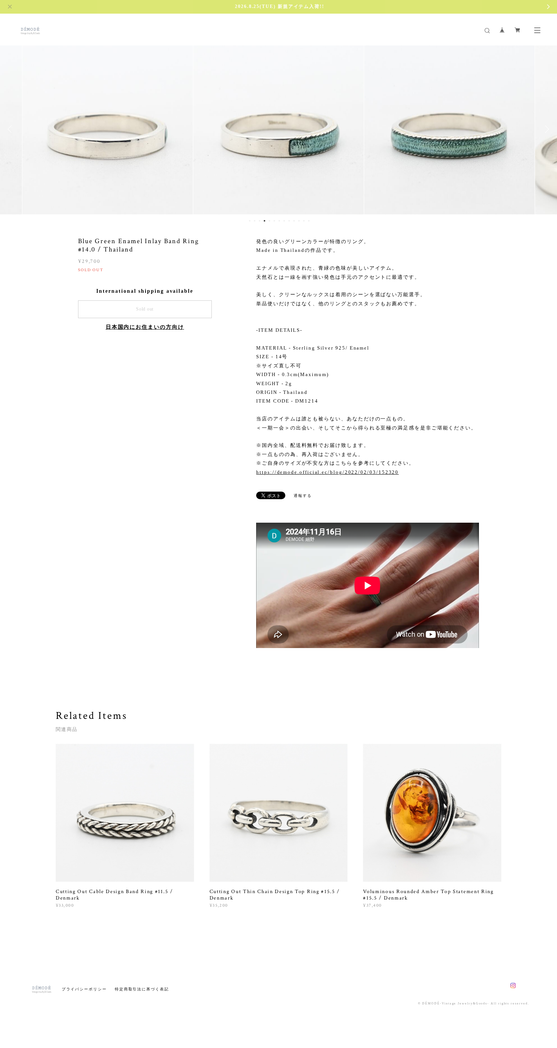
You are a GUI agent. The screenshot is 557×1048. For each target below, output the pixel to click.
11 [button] (299, 221)
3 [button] (259, 221)
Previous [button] (11, 129)
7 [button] (279, 221)
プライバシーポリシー (84, 989)
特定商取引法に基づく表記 (142, 989)
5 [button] (269, 221)
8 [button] (284, 221)
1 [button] (249, 221)
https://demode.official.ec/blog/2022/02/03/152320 (327, 472)
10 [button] (294, 221)
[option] (107, 129)
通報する (303, 496)
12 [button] (304, 221)
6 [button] (274, 221)
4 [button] (264, 221)
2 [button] (254, 221)
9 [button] (289, 221)
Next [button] (545, 129)
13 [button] (309, 221)
